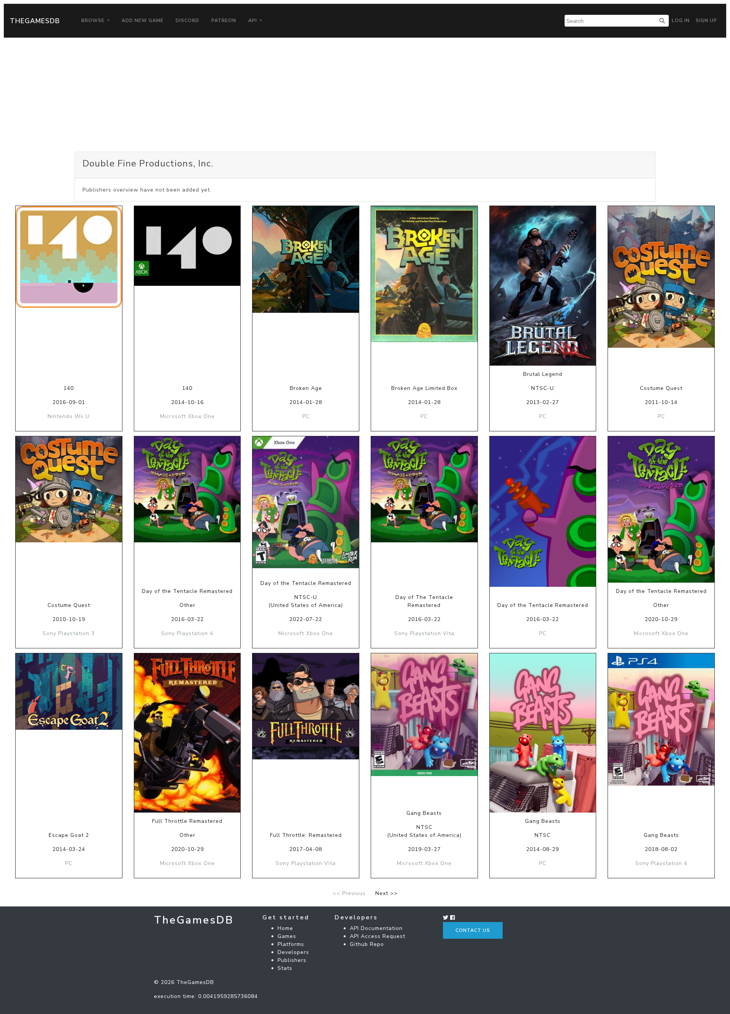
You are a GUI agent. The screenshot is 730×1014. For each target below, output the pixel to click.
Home (285, 928)
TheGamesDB (35, 20)
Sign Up (706, 20)
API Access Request (377, 936)
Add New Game (142, 20)
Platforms (291, 944)
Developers (293, 952)
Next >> (386, 893)
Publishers (292, 960)
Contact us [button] (472, 930)
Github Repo (367, 944)
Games (287, 936)
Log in (681, 20)
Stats (285, 968)
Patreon (223, 20)
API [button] (253, 20)
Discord (187, 20)
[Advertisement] (365, 94)
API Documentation (376, 928)
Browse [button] (93, 20)
